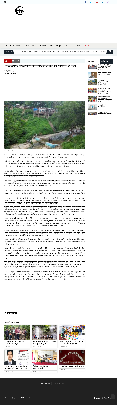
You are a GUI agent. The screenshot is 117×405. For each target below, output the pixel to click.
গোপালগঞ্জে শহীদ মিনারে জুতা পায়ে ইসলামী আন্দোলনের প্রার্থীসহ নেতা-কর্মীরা (105, 99)
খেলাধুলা (58, 46)
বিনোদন (66, 46)
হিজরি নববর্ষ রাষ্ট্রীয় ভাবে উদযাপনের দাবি (41, 367)
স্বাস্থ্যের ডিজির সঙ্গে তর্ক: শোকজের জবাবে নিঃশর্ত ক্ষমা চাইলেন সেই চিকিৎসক (33, 52)
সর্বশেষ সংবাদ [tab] (92, 61)
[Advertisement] (58, 29)
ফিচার (72, 46)
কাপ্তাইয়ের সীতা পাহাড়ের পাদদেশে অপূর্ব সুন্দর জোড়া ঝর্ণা (44, 343)
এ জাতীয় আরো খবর (11, 322)
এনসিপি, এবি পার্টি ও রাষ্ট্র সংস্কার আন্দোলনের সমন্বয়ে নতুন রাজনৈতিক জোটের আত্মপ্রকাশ (104, 90)
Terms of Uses (59, 384)
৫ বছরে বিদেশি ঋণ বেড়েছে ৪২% (103, 106)
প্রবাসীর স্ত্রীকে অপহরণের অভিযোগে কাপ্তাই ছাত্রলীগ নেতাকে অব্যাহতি (17, 367)
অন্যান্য (79, 46)
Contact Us (71, 384)
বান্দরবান (34, 46)
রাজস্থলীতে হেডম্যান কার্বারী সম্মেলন (72, 366)
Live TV (86, 46)
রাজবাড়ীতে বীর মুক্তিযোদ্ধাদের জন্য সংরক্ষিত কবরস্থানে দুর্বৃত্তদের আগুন (103, 82)
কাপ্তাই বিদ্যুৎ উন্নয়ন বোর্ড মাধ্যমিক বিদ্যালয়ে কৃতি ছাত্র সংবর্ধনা (71, 343)
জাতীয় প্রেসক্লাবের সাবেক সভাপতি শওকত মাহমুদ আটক (68, 52)
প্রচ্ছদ (8, 61)
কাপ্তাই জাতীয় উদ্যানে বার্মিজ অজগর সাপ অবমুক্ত (14, 343)
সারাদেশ (51, 46)
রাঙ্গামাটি (27, 46)
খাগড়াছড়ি (19, 46)
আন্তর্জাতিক (43, 46)
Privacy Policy (45, 384)
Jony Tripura (108, 398)
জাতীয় (12, 46)
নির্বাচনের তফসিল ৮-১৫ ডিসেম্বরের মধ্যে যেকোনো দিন (104, 113)
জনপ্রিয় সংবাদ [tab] (105, 61)
